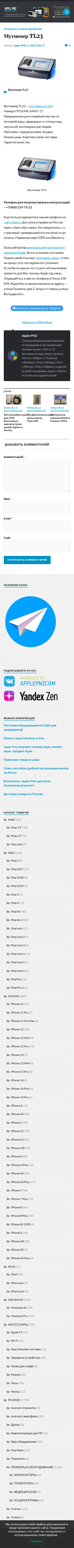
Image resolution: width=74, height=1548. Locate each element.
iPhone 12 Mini (20, 1037)
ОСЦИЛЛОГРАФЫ (26, 1500)
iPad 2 (15, 860)
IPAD (11, 852)
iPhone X (16, 1232)
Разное (15, 1374)
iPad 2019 (17, 886)
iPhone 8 (16, 1207)
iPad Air (16, 911)
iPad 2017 (17, 869)
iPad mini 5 (18, 962)
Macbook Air (19, 1307)
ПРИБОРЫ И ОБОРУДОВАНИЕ (23, 29)
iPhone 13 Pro (20, 1071)
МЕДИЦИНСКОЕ (25, 1491)
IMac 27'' (16, 835)
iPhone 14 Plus (20, 1088)
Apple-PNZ (19, 45)
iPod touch (17, 1291)
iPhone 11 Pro (20, 1012)
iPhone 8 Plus (19, 1215)
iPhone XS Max (20, 1258)
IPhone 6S (17, 1173)
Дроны (15, 1424)
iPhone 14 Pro (20, 1097)
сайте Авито (12, 222)
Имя (8, 498)
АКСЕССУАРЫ (18, 1324)
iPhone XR (17, 1241)
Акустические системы (26, 1349)
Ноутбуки (17, 1450)
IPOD (11, 1266)
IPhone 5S (17, 1139)
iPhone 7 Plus (19, 1199)
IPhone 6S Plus (20, 1182)
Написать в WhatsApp (37, 322)
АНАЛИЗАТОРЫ (25, 1474)
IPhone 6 (16, 1156)
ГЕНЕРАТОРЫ (23, 1483)
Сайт (7, 537)
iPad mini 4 (18, 953)
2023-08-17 (37, 45)
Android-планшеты (23, 1407)
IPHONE (13, 996)
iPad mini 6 (18, 970)
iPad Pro (16, 979)
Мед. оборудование (24, 1441)
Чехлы (15, 1391)
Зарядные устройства (25, 1357)
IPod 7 (15, 1274)
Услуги (15, 1517)
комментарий (14, 456)
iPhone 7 (16, 1190)
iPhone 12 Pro (20, 1046)
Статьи (15, 1508)
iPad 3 (15, 894)
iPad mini (16, 928)
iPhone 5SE (18, 1148)
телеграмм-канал (47, 258)
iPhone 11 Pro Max (23, 1020)
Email (8, 518)
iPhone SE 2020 (20, 1224)
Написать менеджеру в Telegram (38, 308)
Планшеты (18, 1458)
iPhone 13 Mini (20, 1063)
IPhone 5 (16, 1122)
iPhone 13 (17, 1054)
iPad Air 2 (17, 919)
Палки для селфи (22, 1366)
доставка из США (41, 106)
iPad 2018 (17, 877)
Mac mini (16, 844)
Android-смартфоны (24, 1416)
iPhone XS (17, 1249)
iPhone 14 (17, 1080)
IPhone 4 (16, 1105)
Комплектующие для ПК (26, 1433)
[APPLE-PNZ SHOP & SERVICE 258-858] (37, 12)
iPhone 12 (17, 1029)
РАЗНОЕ (14, 1400)
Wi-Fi (14, 1340)
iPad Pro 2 (17, 987)
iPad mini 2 (18, 936)
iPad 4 (15, 902)
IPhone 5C (17, 1131)
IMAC (12, 819)
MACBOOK (15, 1299)
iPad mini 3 (18, 945)
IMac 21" (16, 827)
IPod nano (17, 1283)
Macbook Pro (19, 1316)
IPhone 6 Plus (19, 1165)
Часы (14, 1383)
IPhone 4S (17, 1114)
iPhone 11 (17, 1003)
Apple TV (16, 1332)
